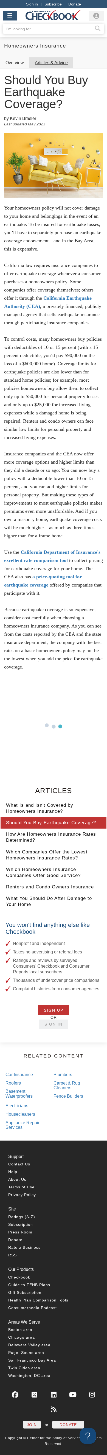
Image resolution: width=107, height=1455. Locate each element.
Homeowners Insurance (35, 46)
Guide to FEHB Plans (29, 1285)
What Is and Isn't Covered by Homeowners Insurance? (39, 808)
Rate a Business (24, 1247)
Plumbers (63, 1074)
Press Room (20, 1232)
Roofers (13, 1083)
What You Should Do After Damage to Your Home (49, 901)
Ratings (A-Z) (21, 1217)
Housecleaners (20, 1114)
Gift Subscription (24, 1292)
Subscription (20, 1224)
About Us (17, 1179)
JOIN (32, 1424)
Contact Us (19, 1164)
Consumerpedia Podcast (32, 1308)
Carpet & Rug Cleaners (67, 1085)
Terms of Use (21, 1187)
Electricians (16, 1105)
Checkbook (19, 1277)
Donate (74, 4)
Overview (14, 62)
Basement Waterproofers (19, 1093)
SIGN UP (53, 1010)
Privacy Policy (22, 1194)
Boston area (20, 1329)
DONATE (68, 1424)
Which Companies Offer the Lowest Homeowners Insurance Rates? (47, 855)
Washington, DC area (29, 1375)
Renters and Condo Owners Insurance (50, 887)
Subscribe (53, 4)
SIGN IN (53, 1024)
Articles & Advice (51, 62)
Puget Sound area (26, 1352)
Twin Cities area (24, 1368)
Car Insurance (19, 1074)
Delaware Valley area (29, 1345)
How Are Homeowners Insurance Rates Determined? (51, 837)
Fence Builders (68, 1096)
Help (12, 1172)
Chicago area (21, 1337)
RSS (12, 1255)
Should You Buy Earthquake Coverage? (51, 822)
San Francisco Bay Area (32, 1360)
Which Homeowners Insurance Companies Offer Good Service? (43, 872)
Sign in (32, 4)
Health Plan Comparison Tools (38, 1300)
